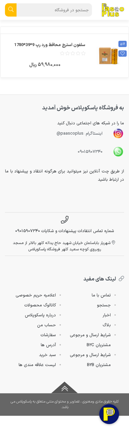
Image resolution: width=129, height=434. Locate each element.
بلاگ (107, 325)
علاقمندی (122, 53)
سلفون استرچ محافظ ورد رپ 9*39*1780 (49, 45)
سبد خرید (47, 355)
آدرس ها (48, 345)
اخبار (107, 315)
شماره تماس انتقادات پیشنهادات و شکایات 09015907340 (64, 231)
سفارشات (48, 335)
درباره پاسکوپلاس (40, 315)
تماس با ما (101, 295)
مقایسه (122, 44)
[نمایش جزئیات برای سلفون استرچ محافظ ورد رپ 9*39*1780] (108, 55)
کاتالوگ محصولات (40, 305)
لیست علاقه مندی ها (37, 365)
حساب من (46, 325)
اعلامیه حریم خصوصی (36, 295)
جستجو (104, 305)
